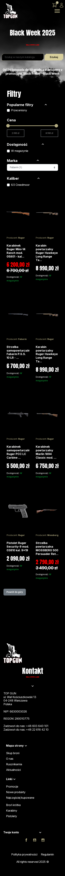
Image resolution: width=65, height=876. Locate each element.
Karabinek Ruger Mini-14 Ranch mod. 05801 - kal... (16, 251)
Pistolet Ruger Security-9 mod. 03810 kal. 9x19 (18, 546)
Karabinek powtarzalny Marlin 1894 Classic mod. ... (46, 452)
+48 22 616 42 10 (37, 729)
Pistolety (11, 816)
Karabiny (11, 810)
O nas (9, 758)
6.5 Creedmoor (20, 184)
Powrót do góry (14, 592)
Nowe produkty (15, 792)
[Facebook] (26, 840)
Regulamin (47, 854)
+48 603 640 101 (37, 726)
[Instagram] (43, 840)
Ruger (21, 237)
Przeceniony (19, 110)
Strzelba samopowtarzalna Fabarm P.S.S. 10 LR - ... (19, 352)
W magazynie (19, 151)
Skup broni (12, 753)
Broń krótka (13, 805)
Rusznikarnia (14, 764)
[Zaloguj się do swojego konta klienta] (61, 5)
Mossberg (52, 535)
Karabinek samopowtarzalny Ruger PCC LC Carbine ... (19, 452)
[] (46, 105)
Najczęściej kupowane (20, 797)
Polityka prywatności (24, 854)
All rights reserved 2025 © (32, 861)
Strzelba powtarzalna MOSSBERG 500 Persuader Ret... (47, 548)
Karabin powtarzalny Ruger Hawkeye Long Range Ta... (47, 253)
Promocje (12, 786)
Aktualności (13, 770)
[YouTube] (35, 840)
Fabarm (22, 339)
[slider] (8, 125)
